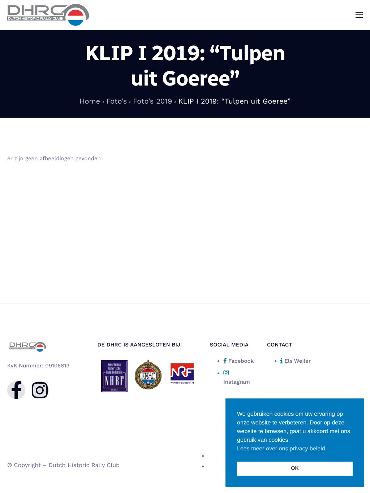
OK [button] (295, 468)
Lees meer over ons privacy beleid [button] (281, 449)
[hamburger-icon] (359, 15)
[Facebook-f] (16, 390)
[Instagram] (40, 390)
